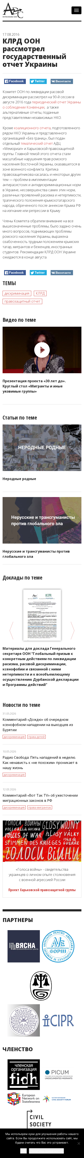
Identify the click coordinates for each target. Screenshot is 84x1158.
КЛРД (40, 293)
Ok (23, 1151)
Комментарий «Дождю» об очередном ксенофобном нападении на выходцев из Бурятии (38, 724)
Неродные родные (19, 478)
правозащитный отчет (22, 301)
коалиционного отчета (32, 128)
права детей (36, 737)
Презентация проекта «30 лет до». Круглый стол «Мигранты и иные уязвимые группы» (34, 386)
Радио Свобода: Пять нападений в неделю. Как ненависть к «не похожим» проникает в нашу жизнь (40, 762)
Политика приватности (46, 1151)
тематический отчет (37, 143)
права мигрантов (39, 807)
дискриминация (17, 293)
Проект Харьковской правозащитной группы (42, 890)
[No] (78, 1143)
